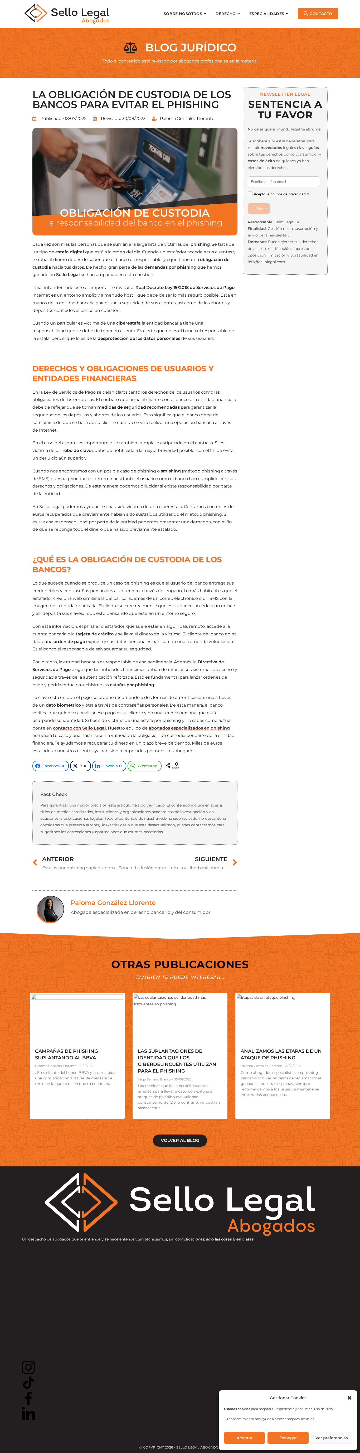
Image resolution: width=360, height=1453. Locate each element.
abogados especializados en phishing (189, 728)
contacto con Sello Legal (79, 728)
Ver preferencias (331, 1437)
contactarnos (203, 825)
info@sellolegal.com (266, 261)
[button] (349, 1398)
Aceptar (244, 1437)
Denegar (288, 1437)
